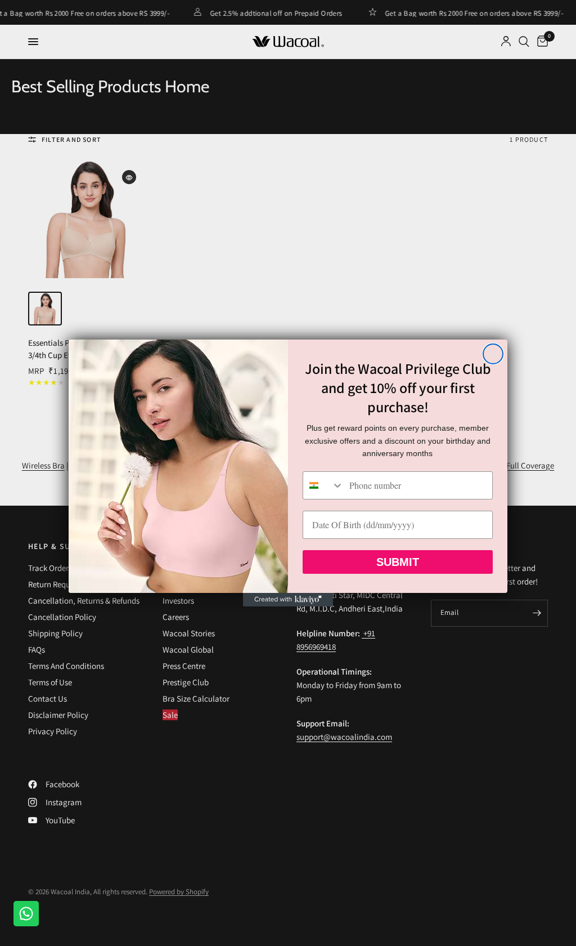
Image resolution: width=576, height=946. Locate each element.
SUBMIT (397, 562)
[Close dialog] (493, 354)
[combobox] (323, 485)
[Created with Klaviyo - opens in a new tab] (288, 599)
